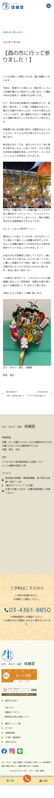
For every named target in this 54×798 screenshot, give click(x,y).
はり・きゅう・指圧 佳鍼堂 (34, 771)
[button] (48, 6)
